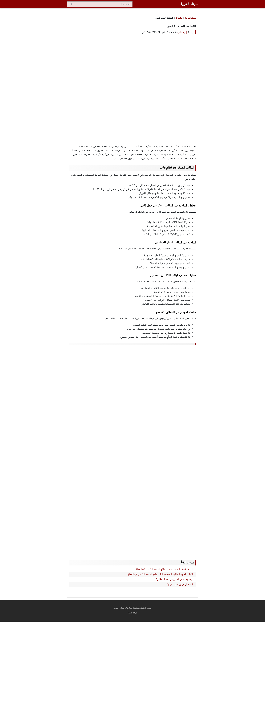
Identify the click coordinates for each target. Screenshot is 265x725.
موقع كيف (132, 612)
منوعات (179, 18)
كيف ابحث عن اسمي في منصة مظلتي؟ (174, 579)
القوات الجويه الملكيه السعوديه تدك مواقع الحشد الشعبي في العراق (160, 574)
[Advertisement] (132, 87)
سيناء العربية (189, 3)
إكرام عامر (182, 32)
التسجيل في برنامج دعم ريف (179, 584)
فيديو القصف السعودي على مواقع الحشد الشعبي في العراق (164, 569)
